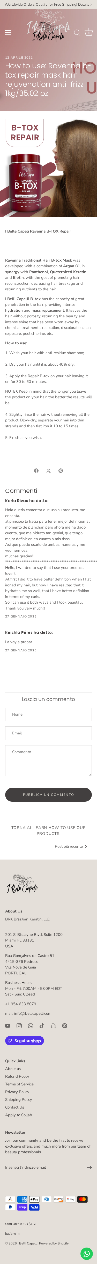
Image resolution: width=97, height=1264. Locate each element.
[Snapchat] (53, 1025)
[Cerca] (77, 33)
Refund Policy (17, 1076)
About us (13, 1068)
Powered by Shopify (54, 1243)
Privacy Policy (17, 1091)
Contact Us (14, 1107)
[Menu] (8, 32)
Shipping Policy (18, 1099)
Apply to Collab (18, 1115)
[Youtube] (7, 1025)
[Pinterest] (64, 1025)
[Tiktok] (41, 1025)
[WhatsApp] (30, 1025)
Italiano (10, 1234)
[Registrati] (89, 1167)
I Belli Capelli (28, 1243)
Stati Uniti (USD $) (18, 1224)
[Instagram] (19, 1025)
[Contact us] (86, 1254)
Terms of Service (19, 1084)
